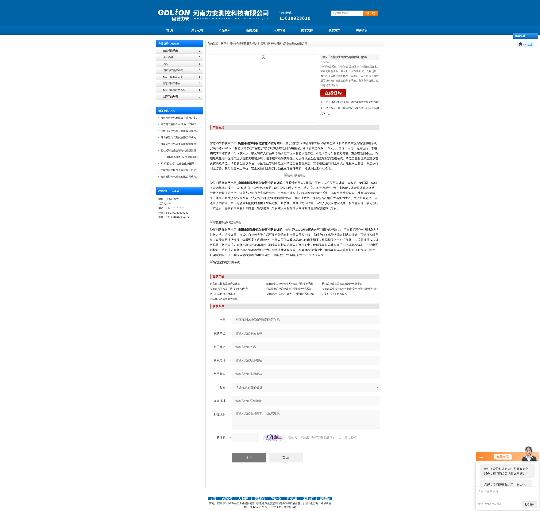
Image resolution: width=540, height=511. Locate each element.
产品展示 (225, 30)
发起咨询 (529, 504)
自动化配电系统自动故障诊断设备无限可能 (355, 101)
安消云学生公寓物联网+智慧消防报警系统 (289, 283)
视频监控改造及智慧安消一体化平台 (342, 283)
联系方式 (334, 30)
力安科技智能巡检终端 (334, 293)
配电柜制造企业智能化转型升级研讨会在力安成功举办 (191, 150)
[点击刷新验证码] (273, 437)
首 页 (169, 30)
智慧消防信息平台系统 (222, 293)
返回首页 (308, 498)
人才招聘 (279, 30)
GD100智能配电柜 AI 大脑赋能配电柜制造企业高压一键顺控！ (196, 157)
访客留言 (362, 30)
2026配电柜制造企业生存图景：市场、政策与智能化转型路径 (195, 163)
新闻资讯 (252, 30)
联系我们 (260, 498)
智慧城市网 (290, 507)
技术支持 (307, 30)
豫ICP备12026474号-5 (256, 507)
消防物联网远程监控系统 (224, 298)
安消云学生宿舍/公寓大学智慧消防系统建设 (290, 293)
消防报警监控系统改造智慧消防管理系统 (288, 288)
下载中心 (276, 498)
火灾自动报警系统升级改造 (225, 283)
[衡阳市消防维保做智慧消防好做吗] (263, 88)
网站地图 (292, 498)
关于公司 (197, 30)
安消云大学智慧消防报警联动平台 (229, 288)
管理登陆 (325, 498)
